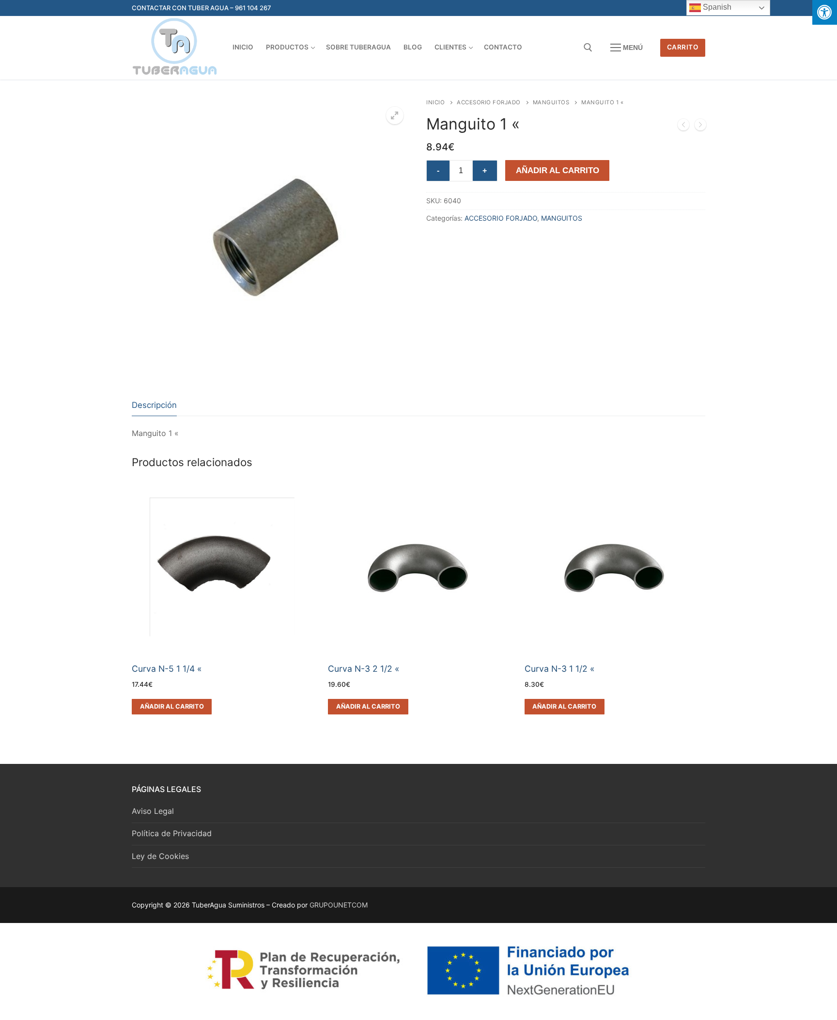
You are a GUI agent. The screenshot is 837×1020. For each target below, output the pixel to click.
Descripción (154, 405)
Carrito (683, 47)
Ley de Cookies (160, 856)
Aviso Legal (153, 811)
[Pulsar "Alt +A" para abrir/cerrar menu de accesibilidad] (824, 12)
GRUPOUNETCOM (339, 905)
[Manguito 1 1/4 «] (700, 126)
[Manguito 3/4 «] (683, 126)
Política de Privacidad (172, 833)
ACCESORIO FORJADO (489, 102)
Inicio (435, 102)
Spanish (716, 7)
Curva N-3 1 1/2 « (560, 669)
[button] (394, 115)
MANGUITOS (551, 102)
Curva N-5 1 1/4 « (167, 669)
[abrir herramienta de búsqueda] (588, 47)
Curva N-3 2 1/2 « (364, 669)
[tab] (154, 405)
